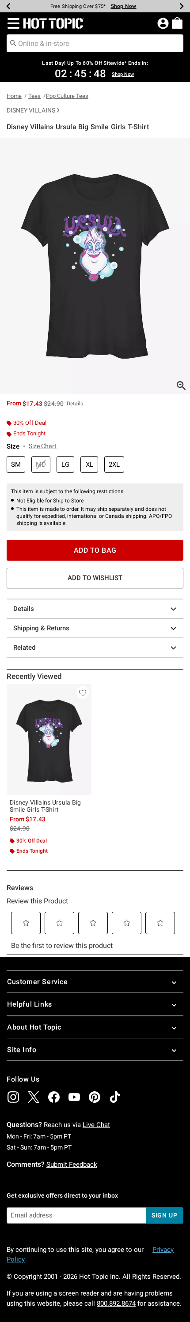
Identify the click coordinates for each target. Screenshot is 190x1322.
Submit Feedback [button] (71, 1164)
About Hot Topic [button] (34, 1027)
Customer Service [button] (37, 981)
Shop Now (124, 6)
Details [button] (75, 404)
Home (14, 96)
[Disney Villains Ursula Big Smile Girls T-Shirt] (49, 739)
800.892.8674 (116, 1303)
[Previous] (8, 6)
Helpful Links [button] (29, 1004)
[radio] (16, 464)
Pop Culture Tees (67, 96)
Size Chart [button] (43, 445)
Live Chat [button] (96, 1125)
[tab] (95, 266)
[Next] (181, 6)
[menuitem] (177, 23)
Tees (34, 96)
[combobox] (95, 43)
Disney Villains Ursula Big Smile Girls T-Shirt (45, 806)
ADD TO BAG (95, 550)
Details (23, 609)
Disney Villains (31, 110)
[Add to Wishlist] (82, 692)
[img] (13, 1097)
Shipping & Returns (41, 628)
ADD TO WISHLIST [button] (95, 578)
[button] (12, 23)
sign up (165, 1215)
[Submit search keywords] (13, 43)
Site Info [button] (21, 1049)
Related (24, 648)
